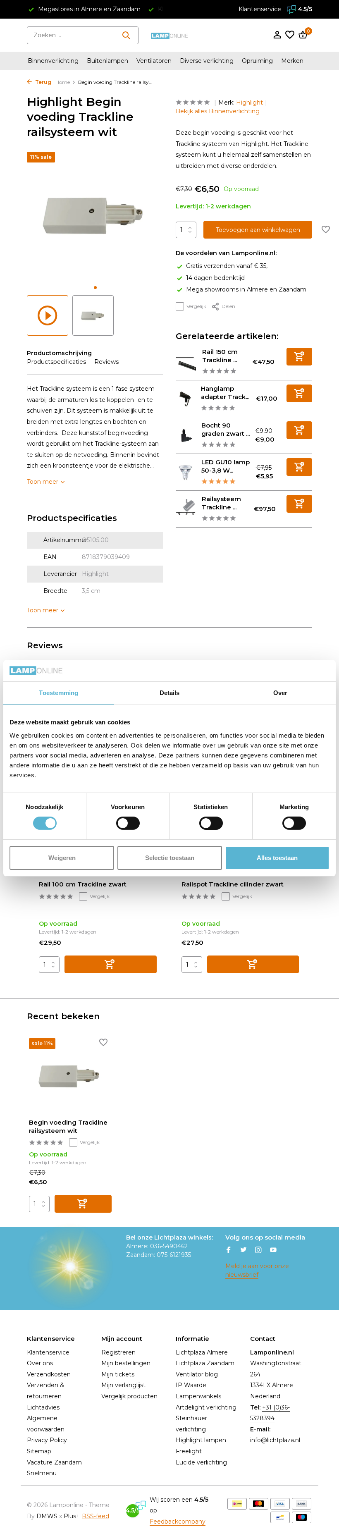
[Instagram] (258, 1251)
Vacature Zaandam (54, 1462)
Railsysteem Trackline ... (221, 503)
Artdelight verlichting (206, 1407)
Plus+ (72, 1516)
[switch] (128, 823)
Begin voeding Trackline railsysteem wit (68, 1126)
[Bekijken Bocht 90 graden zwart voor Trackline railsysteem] (185, 435)
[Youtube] (273, 1251)
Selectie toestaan (169, 857)
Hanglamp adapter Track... (225, 393)
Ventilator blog (197, 1374)
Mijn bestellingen (125, 1363)
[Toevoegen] (299, 356)
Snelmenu (42, 1473)
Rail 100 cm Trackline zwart (83, 884)
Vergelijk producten (129, 1396)
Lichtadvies (43, 1407)
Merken (292, 60)
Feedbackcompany (177, 1521)
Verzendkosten (49, 1374)
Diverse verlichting (207, 60)
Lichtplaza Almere (202, 1352)
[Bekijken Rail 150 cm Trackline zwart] (186, 362)
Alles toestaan (277, 857)
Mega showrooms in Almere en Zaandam (246, 289)
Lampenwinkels (198, 1396)
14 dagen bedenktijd (215, 278)
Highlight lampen (201, 1440)
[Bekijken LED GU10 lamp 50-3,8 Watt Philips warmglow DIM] (185, 472)
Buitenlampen (107, 60)
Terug (42, 82)
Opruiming (257, 60)
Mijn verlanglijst (123, 1385)
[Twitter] (243, 1251)
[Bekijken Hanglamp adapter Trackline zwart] (185, 398)
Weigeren (62, 857)
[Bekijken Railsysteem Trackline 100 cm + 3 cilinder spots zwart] (186, 509)
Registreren (118, 1352)
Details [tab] (170, 692)
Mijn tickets (117, 1374)
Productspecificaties (56, 361)
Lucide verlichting (201, 1462)
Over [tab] (280, 692)
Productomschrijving (59, 353)
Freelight (189, 1451)
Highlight (249, 102)
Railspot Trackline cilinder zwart (232, 884)
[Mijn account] (277, 35)
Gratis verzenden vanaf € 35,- (228, 266)
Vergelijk (196, 306)
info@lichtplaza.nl (275, 1440)
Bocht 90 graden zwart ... (225, 429)
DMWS (46, 1516)
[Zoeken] (126, 35)
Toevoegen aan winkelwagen (258, 230)
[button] (95, 287)
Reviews (106, 361)
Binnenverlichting (53, 60)
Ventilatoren (154, 60)
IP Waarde (191, 1385)
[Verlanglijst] (289, 35)
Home (62, 82)
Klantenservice (260, 9)
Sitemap (39, 1451)
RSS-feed (95, 1516)
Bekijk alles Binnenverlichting (218, 111)
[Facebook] (228, 1251)
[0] (301, 35)
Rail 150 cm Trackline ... (220, 356)
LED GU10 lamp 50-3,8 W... (225, 466)
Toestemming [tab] (58, 692)
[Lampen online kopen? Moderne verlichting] (169, 35)
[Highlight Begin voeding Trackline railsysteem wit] (70, 1075)
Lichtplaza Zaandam (205, 1363)
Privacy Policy (47, 1440)
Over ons (40, 1363)
